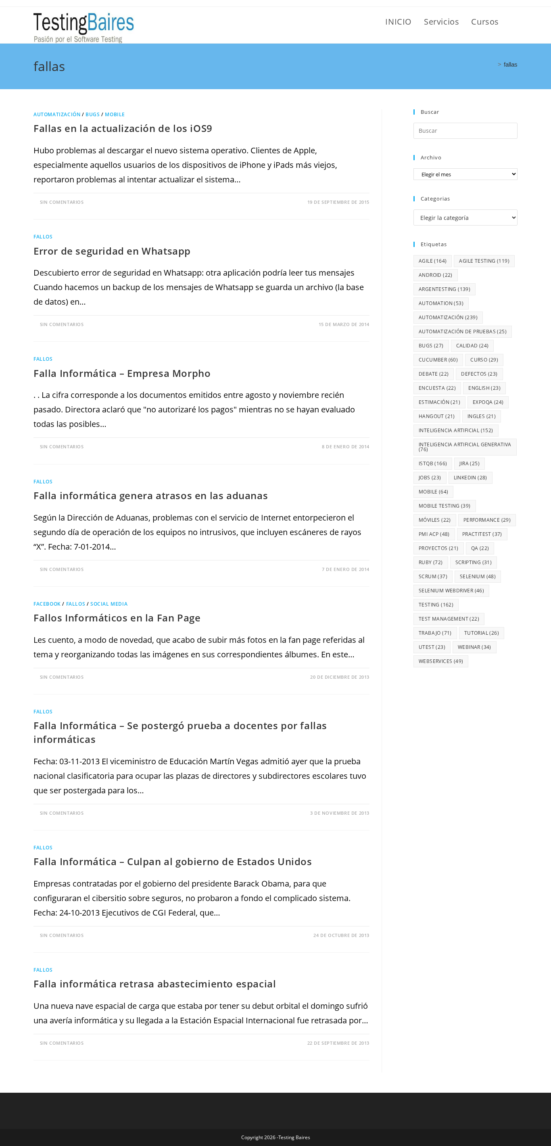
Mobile (115, 114)
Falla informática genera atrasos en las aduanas (150, 495)
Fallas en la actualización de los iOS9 (123, 128)
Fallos (43, 236)
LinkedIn (470, 477)
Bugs (93, 114)
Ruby (431, 562)
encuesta (437, 388)
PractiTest (482, 534)
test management (449, 618)
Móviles (435, 520)
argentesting (444, 289)
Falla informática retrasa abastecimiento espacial (154, 983)
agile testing (484, 260)
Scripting (473, 562)
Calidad (472, 345)
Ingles (482, 416)
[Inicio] (492, 64)
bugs (431, 345)
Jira (469, 463)
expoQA (488, 402)
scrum (433, 576)
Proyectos (439, 548)
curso (484, 359)
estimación (439, 402)
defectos (479, 373)
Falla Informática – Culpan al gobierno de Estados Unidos (172, 861)
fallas (511, 64)
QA (480, 548)
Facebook (47, 603)
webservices (441, 661)
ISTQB (433, 463)
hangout (437, 416)
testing (436, 604)
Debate (434, 373)
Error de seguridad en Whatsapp (112, 250)
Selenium (478, 576)
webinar (474, 647)
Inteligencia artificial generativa (465, 447)
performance (487, 520)
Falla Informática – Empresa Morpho (122, 373)
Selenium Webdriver (451, 590)
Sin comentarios (62, 202)
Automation (441, 303)
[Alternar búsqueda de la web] (514, 22)
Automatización (56, 114)
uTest (432, 647)
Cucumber (438, 359)
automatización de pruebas (463, 331)
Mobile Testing (445, 505)
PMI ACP (434, 534)
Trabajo (435, 632)
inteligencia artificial (456, 430)
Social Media (108, 603)
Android (436, 275)
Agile (433, 260)
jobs (430, 477)
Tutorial (481, 632)
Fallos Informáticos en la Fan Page (116, 617)
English (484, 388)
